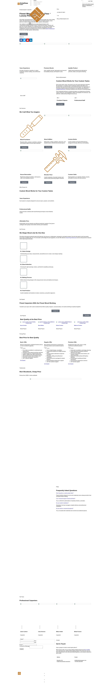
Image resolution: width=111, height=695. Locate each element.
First (35, 640)
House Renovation (38, 1)
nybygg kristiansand (60, 89)
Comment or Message (25, 646)
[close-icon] (82, 3)
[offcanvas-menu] (82, 1)
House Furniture (23, 325)
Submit (21, 649)
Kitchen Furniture (59, 325)
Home (35, 0)
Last (35, 642)
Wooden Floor (37, 2)
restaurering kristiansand (71, 237)
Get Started (22, 360)
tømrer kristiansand (50, 28)
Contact (35, 5)
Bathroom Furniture (78, 325)
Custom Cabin (37, 4)
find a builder (87, 649)
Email (21, 644)
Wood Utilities (41, 325)
